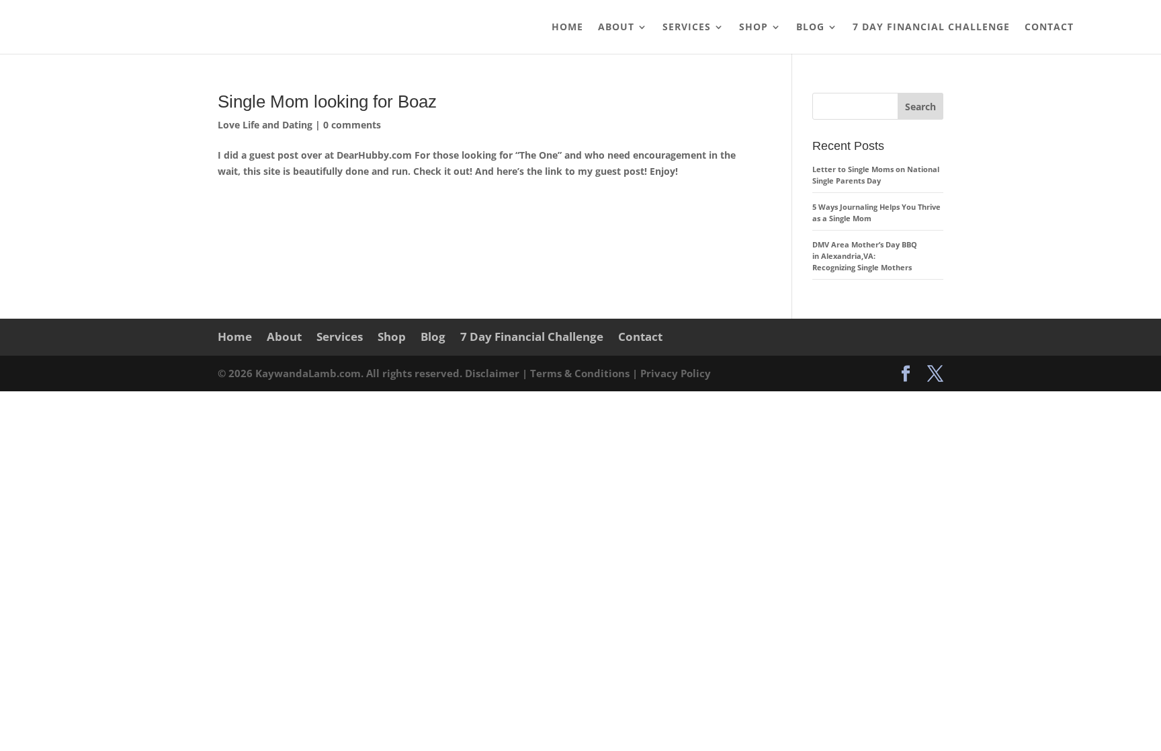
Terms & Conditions (581, 373)
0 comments (352, 124)
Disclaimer (493, 373)
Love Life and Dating (265, 124)
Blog (810, 27)
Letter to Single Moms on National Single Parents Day (875, 175)
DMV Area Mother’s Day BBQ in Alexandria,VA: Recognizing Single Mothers (864, 255)
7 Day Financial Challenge (931, 27)
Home (567, 27)
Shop (753, 27)
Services (686, 27)
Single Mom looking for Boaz (327, 101)
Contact (1049, 27)
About (616, 27)
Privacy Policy (675, 373)
